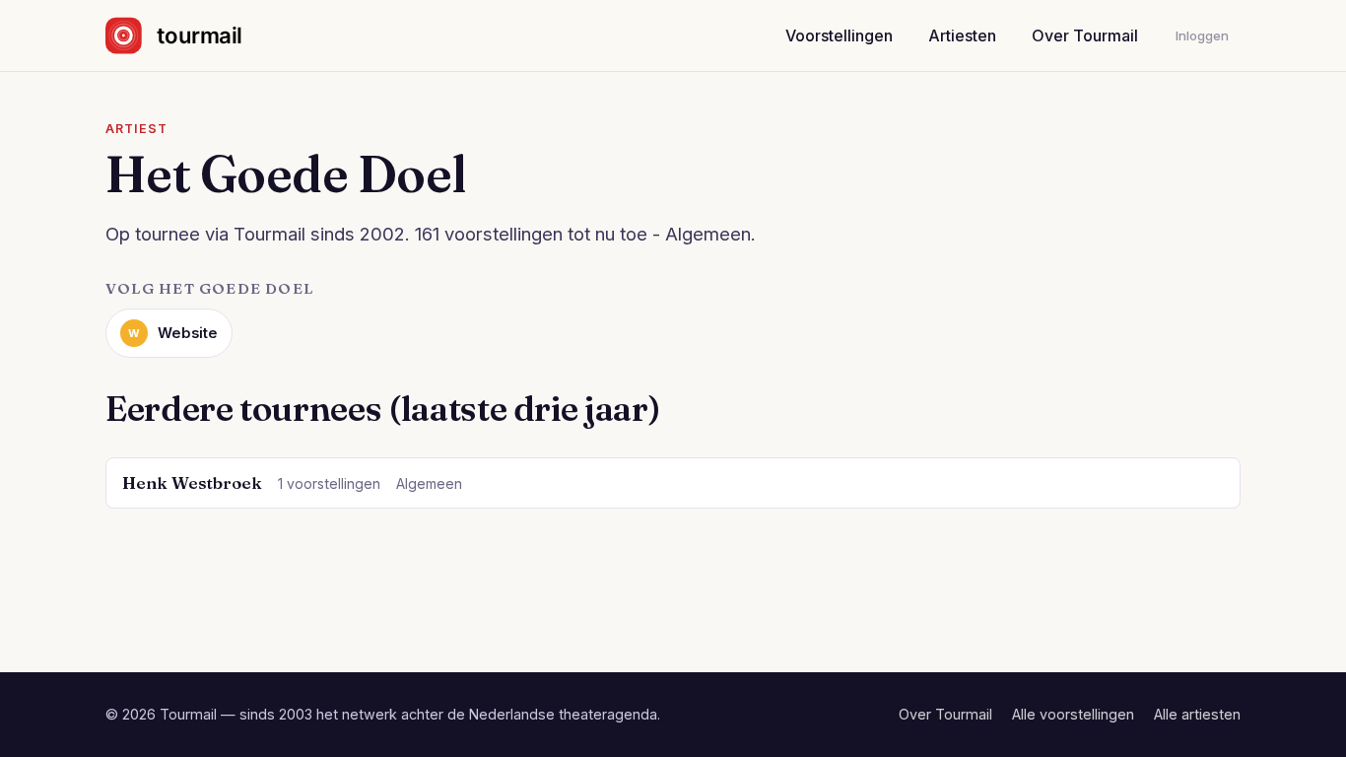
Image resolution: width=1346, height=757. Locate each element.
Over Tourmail (1085, 35)
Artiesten (962, 35)
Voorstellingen (839, 35)
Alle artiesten (1197, 714)
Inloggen (1202, 35)
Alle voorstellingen (1073, 714)
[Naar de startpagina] (190, 35)
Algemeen (429, 483)
